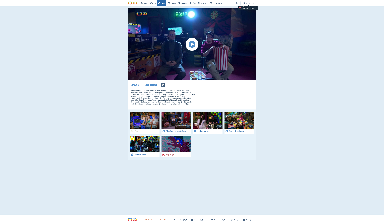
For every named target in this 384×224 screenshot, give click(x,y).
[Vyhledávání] (236, 3)
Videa (163, 3)
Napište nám (155, 220)
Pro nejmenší (217, 3)
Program (204, 3)
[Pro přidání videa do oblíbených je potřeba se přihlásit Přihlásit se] (163, 85)
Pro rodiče (163, 220)
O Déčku (147, 220)
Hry (155, 3)
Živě (194, 3)
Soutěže (184, 3)
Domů (146, 3)
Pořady (173, 3)
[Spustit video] (192, 44)
